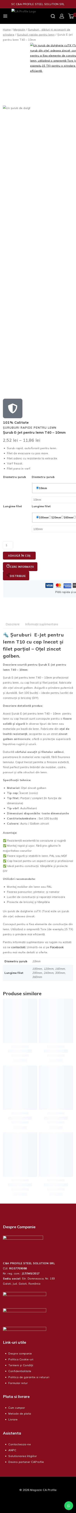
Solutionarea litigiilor (22, 1456)
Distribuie (18, 576)
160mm (68, 517)
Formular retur (18, 1383)
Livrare (13, 1419)
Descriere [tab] (13, 624)
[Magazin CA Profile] (30, 16)
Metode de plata (19, 1413)
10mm (43, 488)
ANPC (12, 1450)
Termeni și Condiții (20, 1365)
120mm (56, 517)
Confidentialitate (19, 1371)
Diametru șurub (14, 477)
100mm (44, 517)
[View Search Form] (52, 16)
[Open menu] (5, 16)
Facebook (57, 947)
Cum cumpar (16, 1407)
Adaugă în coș (19, 555)
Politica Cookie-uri (21, 1359)
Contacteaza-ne (19, 1444)
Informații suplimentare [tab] (41, 624)
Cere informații (22, 566)
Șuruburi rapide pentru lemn (30, 427)
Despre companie (20, 1353)
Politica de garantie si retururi (28, 1377)
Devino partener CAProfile (26, 1462)
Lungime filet (12, 506)
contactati (18, 947)
